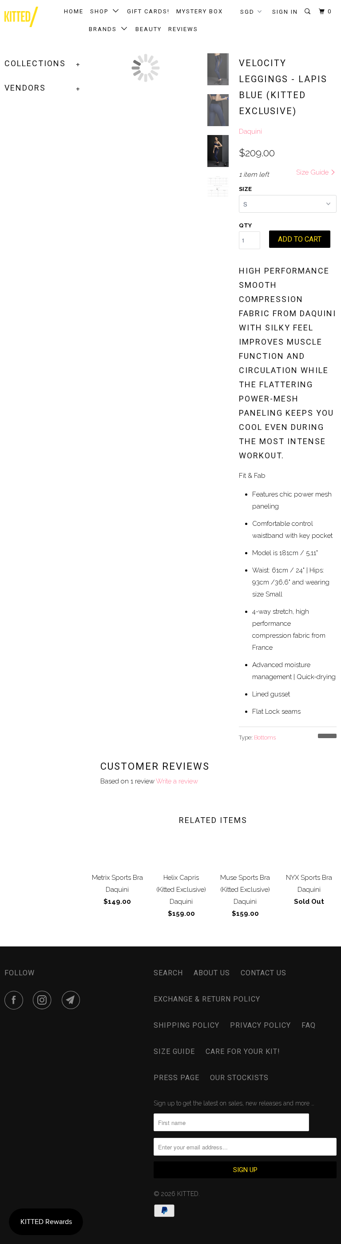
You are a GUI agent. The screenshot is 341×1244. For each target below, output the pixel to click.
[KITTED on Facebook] (15, 1000)
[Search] (308, 11)
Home (73, 11)
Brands (105, 29)
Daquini (250, 131)
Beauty (148, 29)
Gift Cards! (148, 11)
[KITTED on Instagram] (44, 1000)
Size (245, 189)
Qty (245, 225)
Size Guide (313, 172)
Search (168, 973)
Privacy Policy (260, 1025)
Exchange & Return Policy (207, 999)
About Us (212, 973)
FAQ (308, 1025)
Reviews (183, 29)
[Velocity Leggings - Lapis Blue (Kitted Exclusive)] (146, 68)
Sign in (285, 11)
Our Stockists (239, 1077)
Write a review (177, 781)
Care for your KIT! (243, 1051)
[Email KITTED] (73, 1000)
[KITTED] (21, 17)
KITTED (187, 1193)
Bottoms (265, 737)
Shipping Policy (186, 1025)
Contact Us (263, 973)
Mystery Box (199, 11)
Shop (101, 11)
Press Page (176, 1077)
